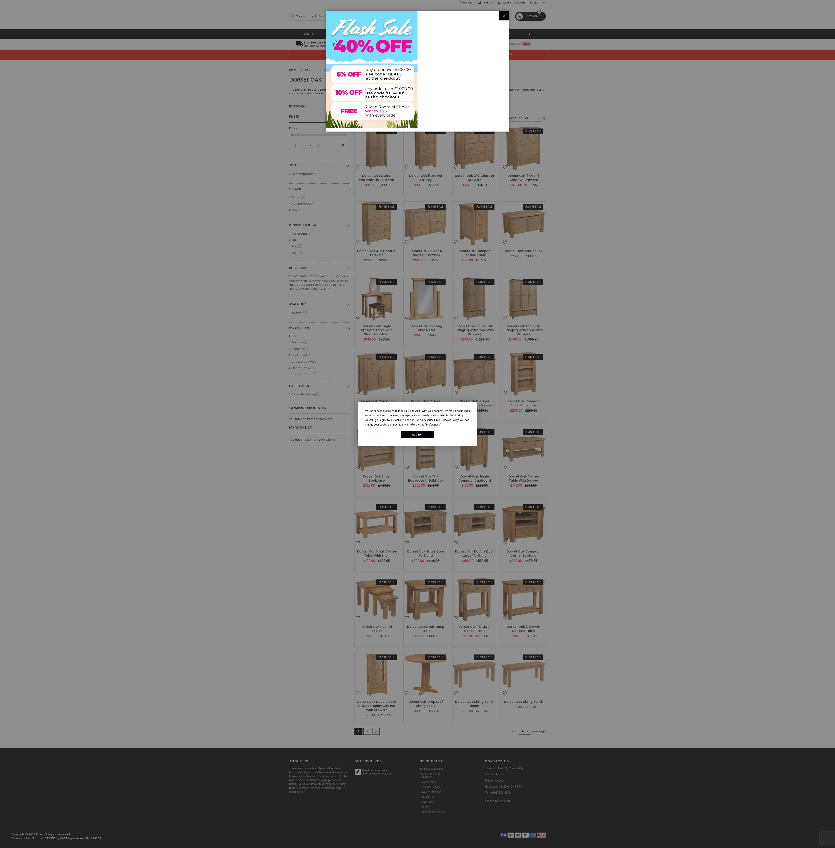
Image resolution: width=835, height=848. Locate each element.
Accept (417, 434)
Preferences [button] (433, 424)
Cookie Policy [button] (450, 420)
